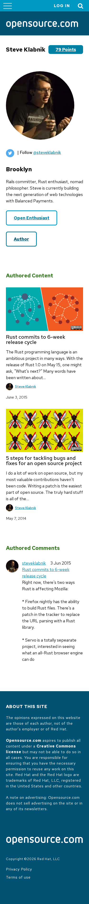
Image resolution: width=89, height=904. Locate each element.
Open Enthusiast (31, 218)
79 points (66, 49)
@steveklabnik (47, 152)
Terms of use (18, 877)
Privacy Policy (19, 869)
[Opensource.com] (42, 25)
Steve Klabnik (25, 386)
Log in (62, 5)
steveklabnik (34, 563)
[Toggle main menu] (7, 5)
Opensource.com (23, 740)
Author (21, 239)
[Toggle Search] (80, 6)
